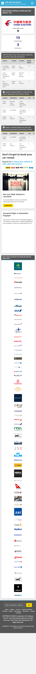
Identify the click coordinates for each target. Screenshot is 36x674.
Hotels (11, 611)
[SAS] (18, 511)
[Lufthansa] (18, 465)
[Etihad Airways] (18, 389)
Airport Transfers (27, 609)
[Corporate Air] (18, 367)
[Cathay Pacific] (18, 354)
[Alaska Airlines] (18, 306)
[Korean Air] (18, 460)
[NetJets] (18, 480)
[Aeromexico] (18, 273)
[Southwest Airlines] (18, 535)
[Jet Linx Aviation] (18, 442)
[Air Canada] (18, 277)
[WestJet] (18, 595)
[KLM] (18, 454)
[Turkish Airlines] (18, 561)
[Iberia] (18, 419)
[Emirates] (18, 381)
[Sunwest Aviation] (18, 551)
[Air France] (18, 287)
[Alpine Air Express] (18, 315)
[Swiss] (18, 557)
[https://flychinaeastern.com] (18, 30)
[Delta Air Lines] (18, 371)
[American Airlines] (18, 319)
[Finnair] (18, 411)
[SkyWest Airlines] (18, 529)
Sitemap (18, 612)
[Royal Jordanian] (18, 504)
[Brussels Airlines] (18, 349)
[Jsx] (18, 448)
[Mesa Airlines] (18, 473)
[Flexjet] (18, 415)
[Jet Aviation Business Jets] (18, 435)
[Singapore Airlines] (18, 524)
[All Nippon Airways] (18, 310)
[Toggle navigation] (32, 3)
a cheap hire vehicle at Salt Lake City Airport (17, 163)
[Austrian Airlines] (18, 336)
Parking (5, 611)
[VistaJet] (18, 579)
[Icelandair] (18, 424)
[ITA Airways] (18, 429)
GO (29, 605)
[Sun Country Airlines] (18, 545)
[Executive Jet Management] (18, 398)
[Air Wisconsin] (18, 299)
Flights (12, 609)
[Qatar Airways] (18, 492)
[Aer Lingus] (18, 266)
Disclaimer (26, 611)
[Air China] (18, 282)
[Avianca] (18, 341)
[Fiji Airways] (18, 406)
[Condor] (18, 358)
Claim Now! (8, 205)
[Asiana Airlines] (18, 323)
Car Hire (18, 609)
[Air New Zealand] (18, 293)
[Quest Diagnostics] (18, 498)
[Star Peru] (18, 541)
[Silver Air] (18, 519)
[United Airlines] (18, 567)
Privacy (32, 611)
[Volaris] (18, 588)
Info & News (17, 611)
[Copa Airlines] (18, 363)
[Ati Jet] (18, 330)
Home (7, 609)
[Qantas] (18, 486)
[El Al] (18, 375)
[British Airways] (18, 345)
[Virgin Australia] (18, 573)
